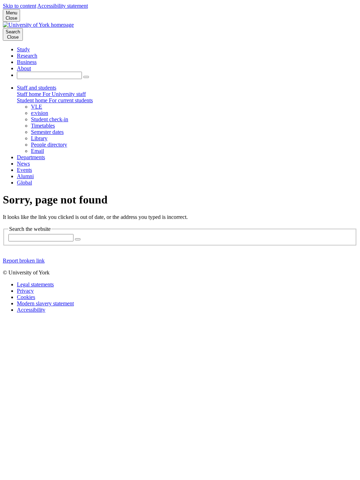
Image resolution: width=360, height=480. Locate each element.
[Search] (86, 77)
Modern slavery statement (45, 303)
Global (24, 183)
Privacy (25, 291)
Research (27, 56)
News (23, 164)
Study (23, 49)
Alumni (25, 176)
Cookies (26, 297)
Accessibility (31, 310)
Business (27, 62)
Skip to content (19, 6)
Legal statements (35, 284)
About (24, 68)
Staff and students (36, 88)
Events (24, 170)
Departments (31, 157)
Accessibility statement (62, 6)
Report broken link (24, 261)
